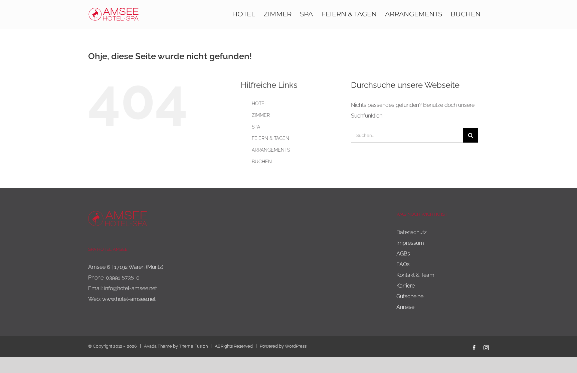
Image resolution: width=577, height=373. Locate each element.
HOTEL (259, 103)
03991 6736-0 (123, 277)
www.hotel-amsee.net (129, 299)
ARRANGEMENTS (271, 150)
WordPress (296, 346)
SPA (256, 127)
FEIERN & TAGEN (270, 138)
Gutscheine (409, 296)
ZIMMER (261, 115)
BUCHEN (262, 161)
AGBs (403, 253)
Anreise (405, 307)
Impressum (410, 243)
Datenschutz (411, 232)
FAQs (403, 264)
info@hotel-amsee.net (130, 288)
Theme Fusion (193, 346)
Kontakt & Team (415, 275)
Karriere (405, 286)
